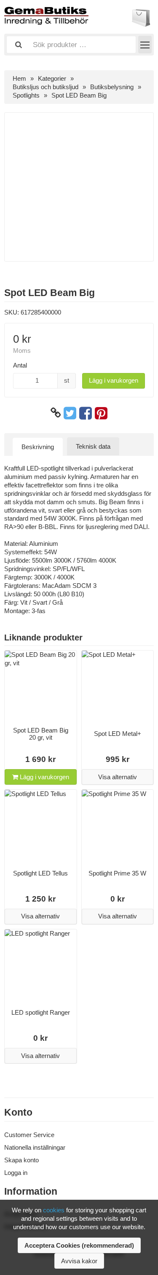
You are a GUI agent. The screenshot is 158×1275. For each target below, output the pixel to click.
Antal (20, 365)
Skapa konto (21, 1160)
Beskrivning (37, 446)
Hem (19, 78)
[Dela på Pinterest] (101, 413)
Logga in (15, 1172)
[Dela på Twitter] (70, 413)
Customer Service (29, 1134)
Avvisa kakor (79, 1260)
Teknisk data (93, 446)
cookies (53, 1210)
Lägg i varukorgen (113, 380)
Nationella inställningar (34, 1147)
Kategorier (52, 78)
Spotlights (26, 95)
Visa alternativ (117, 776)
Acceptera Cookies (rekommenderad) (79, 1245)
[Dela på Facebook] (85, 413)
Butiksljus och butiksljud (45, 86)
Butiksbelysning (112, 86)
